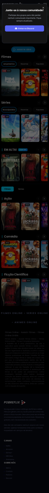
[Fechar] (43, 8)
